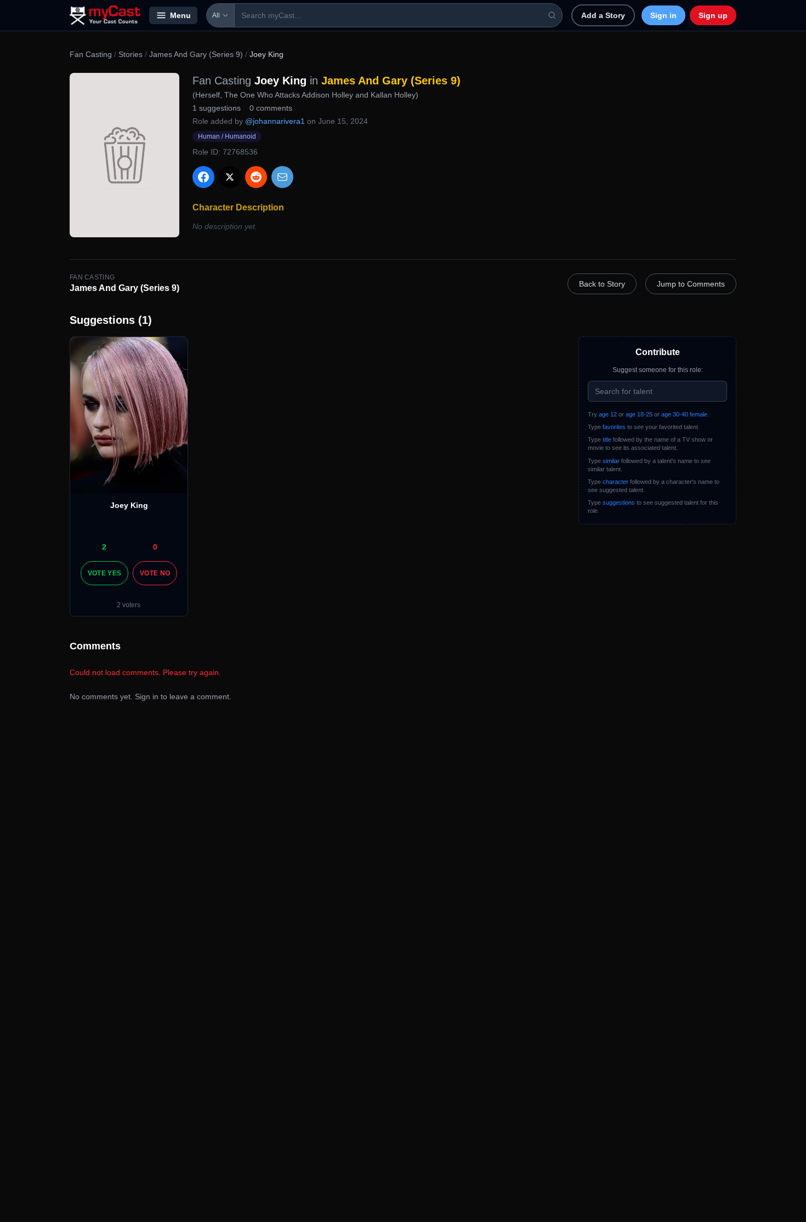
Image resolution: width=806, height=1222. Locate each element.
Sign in (663, 15)
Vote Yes (104, 573)
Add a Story (603, 15)
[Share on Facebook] (203, 177)
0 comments (270, 108)
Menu (180, 15)
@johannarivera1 (275, 121)
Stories (130, 54)
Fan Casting (91, 54)
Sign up (713, 15)
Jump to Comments (691, 283)
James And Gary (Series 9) (196, 54)
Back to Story (602, 283)
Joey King (129, 505)
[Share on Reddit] (256, 177)
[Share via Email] (282, 177)
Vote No (155, 573)
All (216, 15)
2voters (128, 605)
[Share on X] (230, 177)
